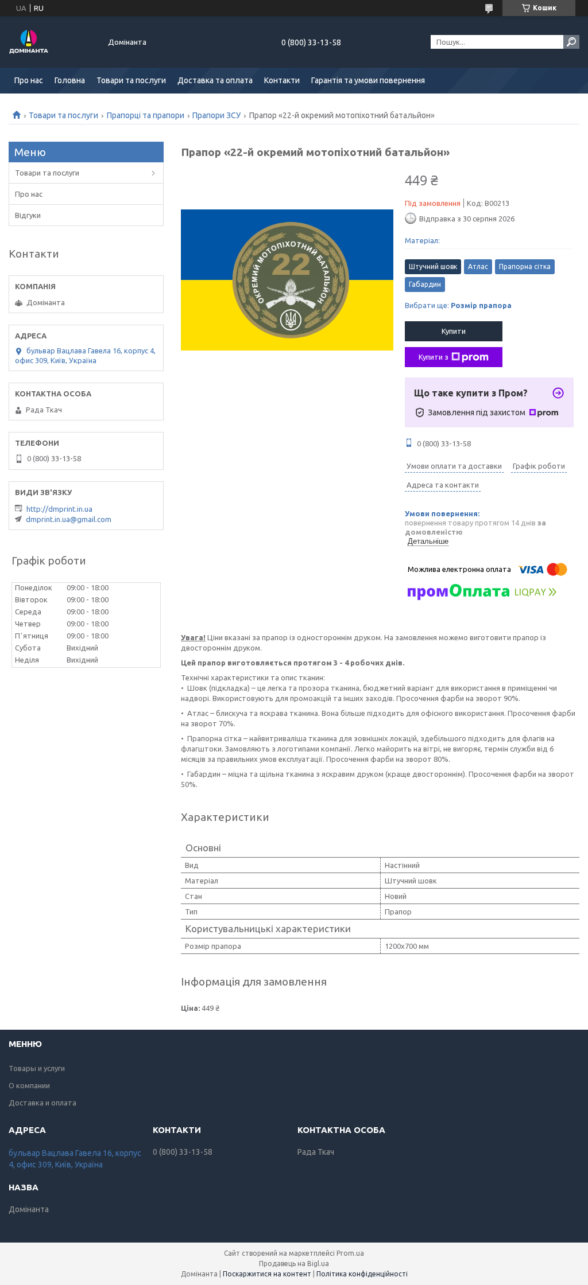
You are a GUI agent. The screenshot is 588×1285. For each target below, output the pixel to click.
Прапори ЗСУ (216, 115)
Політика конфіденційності (362, 1274)
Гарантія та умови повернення (368, 80)
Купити (454, 331)
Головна (70, 80)
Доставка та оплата (215, 80)
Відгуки (28, 215)
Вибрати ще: (458, 305)
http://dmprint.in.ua (59, 509)
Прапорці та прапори (145, 115)
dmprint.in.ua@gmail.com (68, 519)
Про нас (28, 80)
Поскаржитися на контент (267, 1274)
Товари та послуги (131, 80)
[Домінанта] (52, 42)
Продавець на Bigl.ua (294, 1263)
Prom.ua (350, 1253)
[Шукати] (571, 42)
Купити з (433, 357)
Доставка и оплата (42, 1103)
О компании (29, 1085)
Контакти (282, 80)
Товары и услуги (37, 1068)
